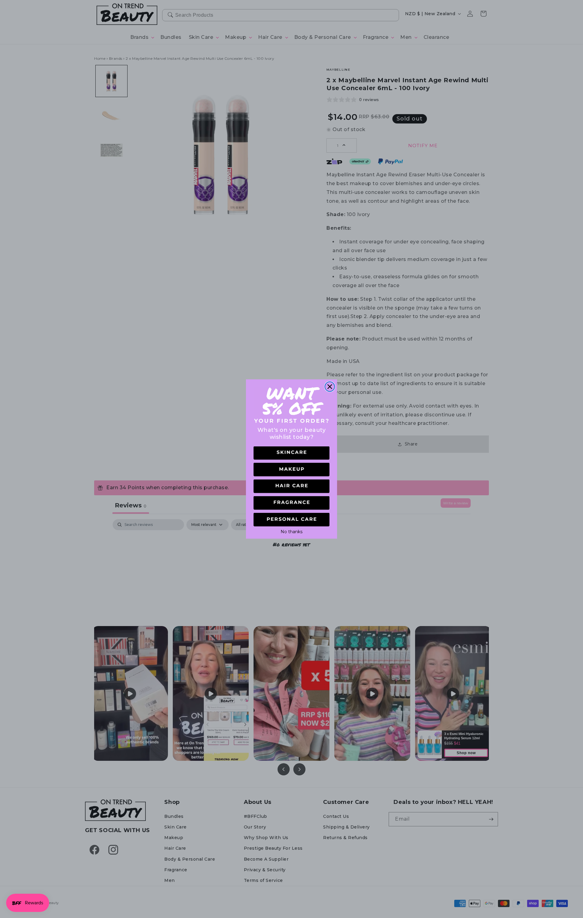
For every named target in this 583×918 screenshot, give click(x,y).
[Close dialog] (330, 386)
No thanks (291, 531)
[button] (291, 453)
